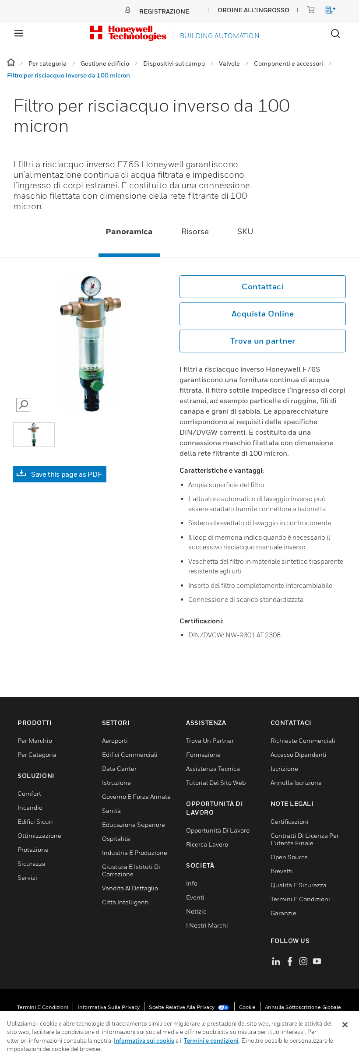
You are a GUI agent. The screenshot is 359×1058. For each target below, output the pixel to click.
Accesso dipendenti (299, 754)
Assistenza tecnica (213, 768)
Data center (119, 768)
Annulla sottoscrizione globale (303, 1007)
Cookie (247, 1007)
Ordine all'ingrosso (253, 10)
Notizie (196, 911)
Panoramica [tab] (129, 231)
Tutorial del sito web (216, 782)
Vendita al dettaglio (130, 888)
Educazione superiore (133, 824)
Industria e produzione (134, 852)
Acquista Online (263, 313)
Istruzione (116, 782)
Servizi (27, 877)
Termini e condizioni (42, 1007)
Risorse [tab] (195, 231)
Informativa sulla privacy (108, 1007)
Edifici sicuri (35, 821)
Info (191, 883)
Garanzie (283, 913)
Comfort (29, 793)
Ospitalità (116, 838)
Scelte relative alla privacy (182, 1007)
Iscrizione (284, 768)
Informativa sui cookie (144, 1040)
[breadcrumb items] (11, 62)
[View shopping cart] (326, 12)
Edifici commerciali (130, 754)
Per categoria (37, 754)
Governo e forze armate (136, 796)
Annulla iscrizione (296, 782)
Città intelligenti (125, 902)
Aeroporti (115, 740)
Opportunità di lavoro (218, 830)
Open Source (289, 857)
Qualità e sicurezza (299, 885)
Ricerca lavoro (207, 844)
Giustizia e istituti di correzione (131, 870)
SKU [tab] (245, 231)
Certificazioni (290, 821)
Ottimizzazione (39, 835)
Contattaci (263, 286)
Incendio (30, 807)
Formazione (203, 754)
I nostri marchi (207, 925)
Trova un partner (263, 340)
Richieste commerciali (303, 740)
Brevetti (282, 871)
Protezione (33, 849)
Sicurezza (32, 863)
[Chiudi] (345, 1024)
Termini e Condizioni (300, 899)
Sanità (111, 810)
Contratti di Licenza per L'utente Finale (305, 839)
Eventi (195, 897)
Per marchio (35, 740)
